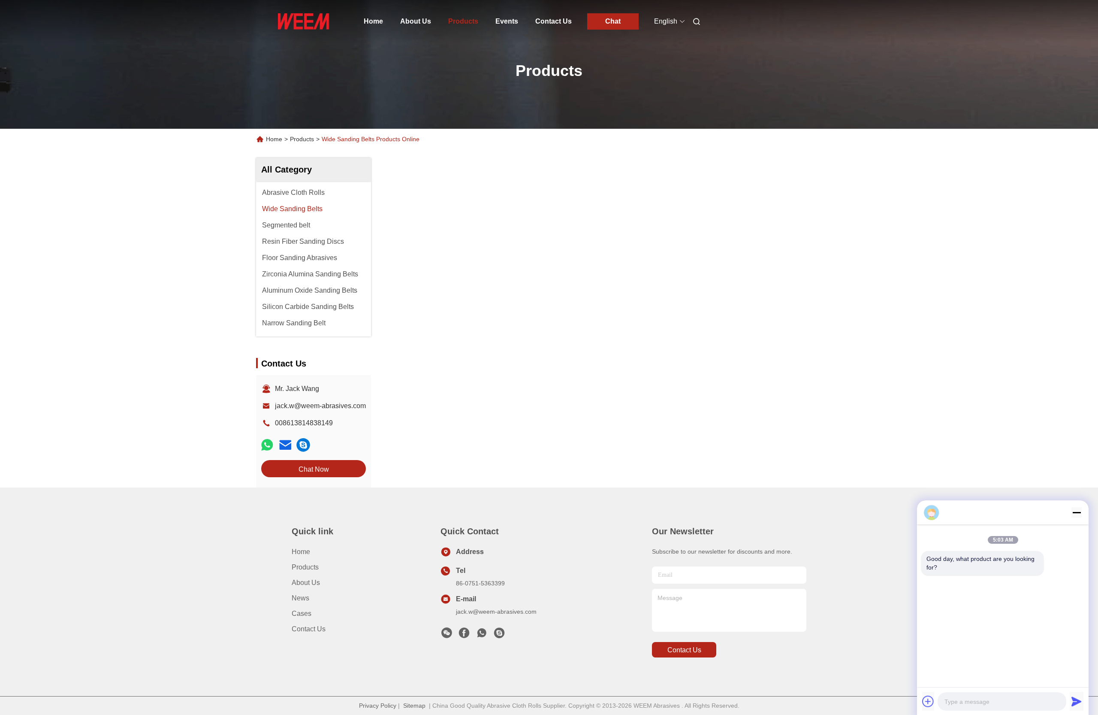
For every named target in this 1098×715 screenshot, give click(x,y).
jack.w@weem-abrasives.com (320, 405)
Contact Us (553, 21)
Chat (613, 21)
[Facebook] (464, 635)
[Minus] (1076, 512)
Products (463, 21)
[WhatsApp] (267, 445)
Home (373, 21)
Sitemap (414, 705)
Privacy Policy (377, 705)
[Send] (1076, 701)
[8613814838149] (482, 635)
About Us (415, 21)
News (300, 598)
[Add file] (928, 701)
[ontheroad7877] (303, 445)
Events (506, 21)
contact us (684, 650)
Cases (301, 613)
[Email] (285, 445)
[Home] (303, 21)
